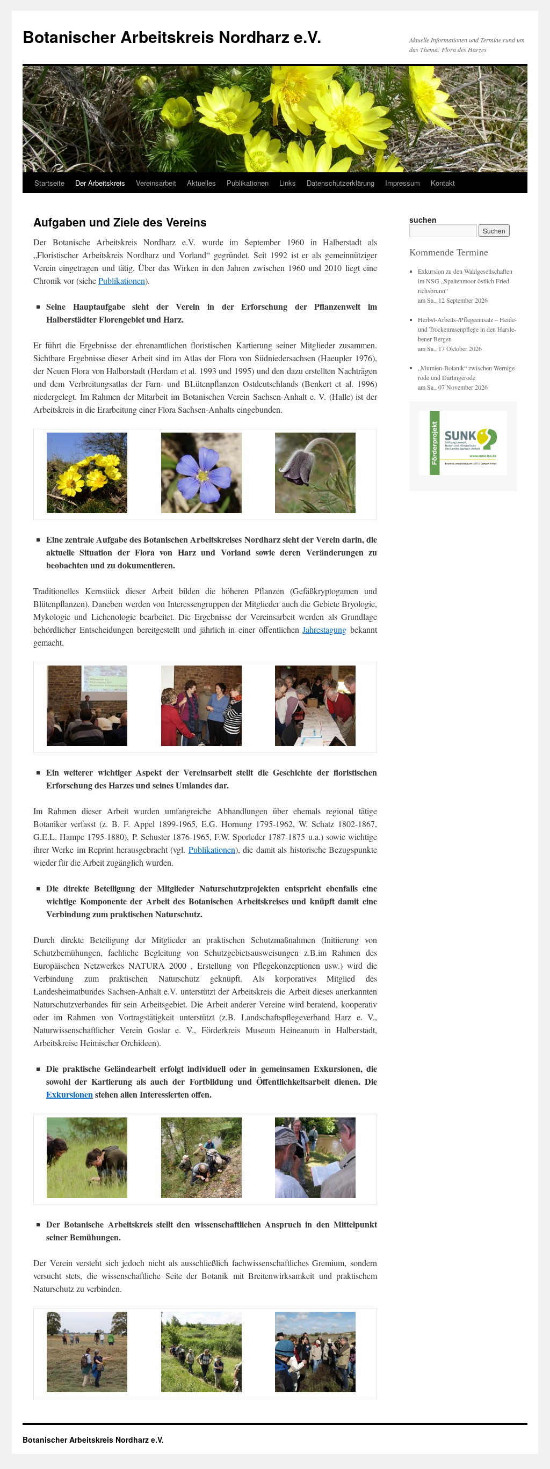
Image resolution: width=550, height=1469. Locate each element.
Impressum (402, 183)
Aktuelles (201, 183)
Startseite (49, 183)
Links (287, 183)
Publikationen (248, 183)
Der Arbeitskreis (100, 183)
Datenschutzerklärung (340, 183)
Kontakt (443, 183)
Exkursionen (69, 1094)
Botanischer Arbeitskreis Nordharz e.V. (172, 36)
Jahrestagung (324, 629)
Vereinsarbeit (156, 183)
